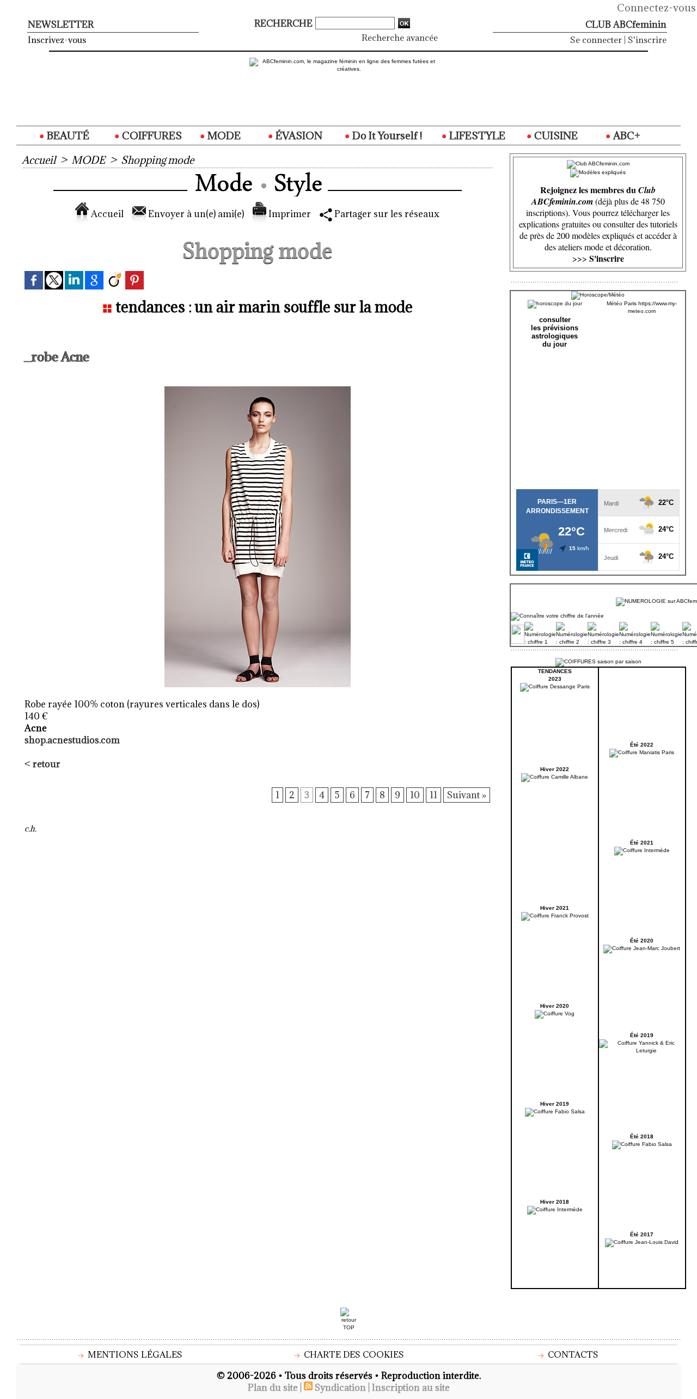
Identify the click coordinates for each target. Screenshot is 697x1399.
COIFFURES (151, 135)
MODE (223, 135)
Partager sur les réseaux (385, 214)
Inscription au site (411, 1388)
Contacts (572, 1354)
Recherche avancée (400, 37)
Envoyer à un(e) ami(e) (195, 214)
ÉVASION (297, 135)
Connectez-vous (656, 7)
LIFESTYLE (476, 135)
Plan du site (273, 1388)
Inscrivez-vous (57, 39)
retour (46, 764)
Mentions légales (133, 1354)
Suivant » (466, 795)
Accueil (39, 160)
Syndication (340, 1388)
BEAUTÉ (67, 135)
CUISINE (555, 135)
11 (433, 795)
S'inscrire (647, 39)
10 (415, 795)
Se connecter (596, 39)
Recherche (284, 23)
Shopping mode (157, 160)
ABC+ (625, 135)
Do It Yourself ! (386, 135)
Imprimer (288, 214)
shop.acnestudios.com (72, 740)
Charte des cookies (353, 1354)
